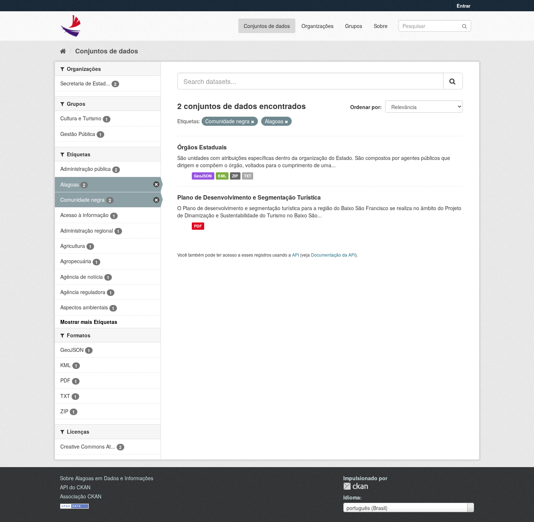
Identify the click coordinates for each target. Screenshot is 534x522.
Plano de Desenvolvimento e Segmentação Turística (249, 197)
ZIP (235, 175)
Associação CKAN (80, 496)
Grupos (353, 25)
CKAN (355, 486)
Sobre (381, 25)
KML (222, 175)
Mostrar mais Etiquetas (88, 321)
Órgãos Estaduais (202, 147)
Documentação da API (333, 255)
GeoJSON (203, 175)
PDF (198, 226)
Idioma (351, 497)
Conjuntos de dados (267, 25)
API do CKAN (75, 487)
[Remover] (252, 121)
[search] (453, 81)
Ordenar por (365, 107)
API (295, 255)
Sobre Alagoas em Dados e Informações (106, 478)
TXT (247, 175)
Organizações (317, 25)
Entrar (463, 5)
